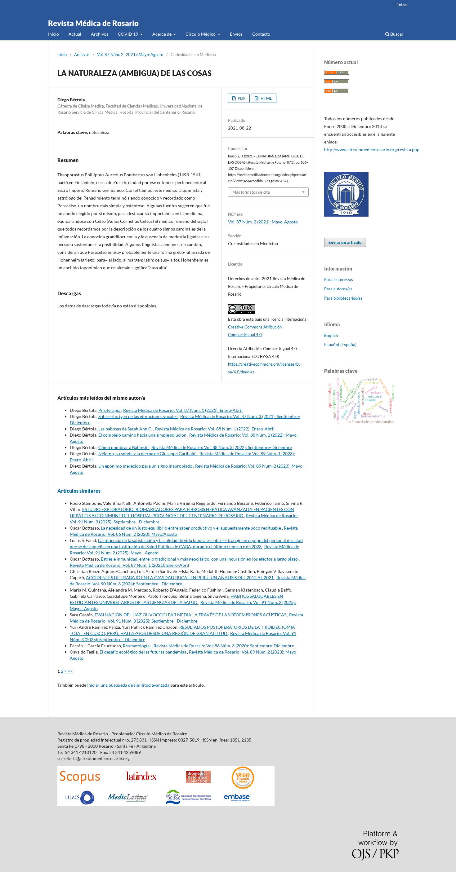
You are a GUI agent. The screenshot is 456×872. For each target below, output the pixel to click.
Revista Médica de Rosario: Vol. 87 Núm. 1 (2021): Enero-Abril (183, 410)
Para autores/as (338, 288)
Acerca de (162, 34)
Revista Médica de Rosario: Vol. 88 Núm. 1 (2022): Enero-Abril (215, 428)
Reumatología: (137, 645)
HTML (266, 98)
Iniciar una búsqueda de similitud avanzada (128, 685)
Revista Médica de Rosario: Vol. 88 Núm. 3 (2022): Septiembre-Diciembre (221, 447)
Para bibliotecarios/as (343, 298)
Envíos (236, 34)
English (331, 335)
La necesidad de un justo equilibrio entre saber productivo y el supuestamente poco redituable (191, 528)
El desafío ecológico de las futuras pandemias (143, 651)
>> (70, 671)
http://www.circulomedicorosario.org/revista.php (371, 149)
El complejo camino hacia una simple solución (142, 435)
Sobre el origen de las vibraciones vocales (138, 416)
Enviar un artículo (345, 242)
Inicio (53, 34)
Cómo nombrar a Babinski (124, 447)
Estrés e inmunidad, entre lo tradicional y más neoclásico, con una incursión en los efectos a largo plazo (200, 559)
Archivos (99, 34)
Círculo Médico (201, 34)
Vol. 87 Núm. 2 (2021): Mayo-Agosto (130, 54)
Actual (75, 34)
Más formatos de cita (251, 192)
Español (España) (340, 344)
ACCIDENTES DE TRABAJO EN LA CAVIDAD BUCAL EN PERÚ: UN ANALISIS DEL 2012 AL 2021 (180, 577)
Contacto (261, 34)
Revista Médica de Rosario (93, 23)
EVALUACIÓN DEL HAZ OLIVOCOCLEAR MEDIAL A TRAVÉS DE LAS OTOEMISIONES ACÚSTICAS (191, 614)
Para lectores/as (338, 279)
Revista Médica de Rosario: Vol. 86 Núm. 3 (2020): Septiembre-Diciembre (224, 645)
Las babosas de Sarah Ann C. (125, 428)
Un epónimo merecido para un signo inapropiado (145, 466)
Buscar (396, 34)
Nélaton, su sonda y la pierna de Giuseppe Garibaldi (148, 453)
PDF (241, 98)
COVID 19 (128, 34)
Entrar (402, 4)
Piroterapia (109, 410)
